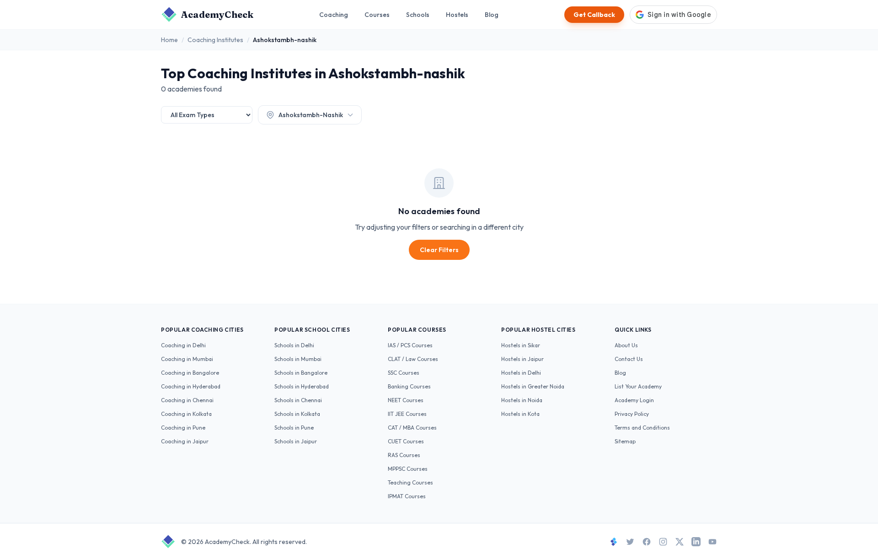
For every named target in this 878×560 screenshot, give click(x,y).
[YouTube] (712, 541)
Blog (491, 15)
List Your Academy (638, 386)
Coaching (333, 15)
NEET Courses (405, 400)
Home (169, 40)
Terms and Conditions (642, 427)
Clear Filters (439, 250)
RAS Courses (404, 455)
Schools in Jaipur (295, 441)
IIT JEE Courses (407, 413)
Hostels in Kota (520, 413)
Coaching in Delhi (183, 345)
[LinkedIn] (696, 541)
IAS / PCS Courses (410, 345)
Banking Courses (409, 386)
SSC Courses (403, 372)
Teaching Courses (410, 482)
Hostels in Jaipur (522, 358)
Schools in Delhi (294, 345)
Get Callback (594, 15)
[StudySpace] (613, 541)
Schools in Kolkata (297, 413)
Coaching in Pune (183, 427)
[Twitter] (630, 541)
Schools (417, 15)
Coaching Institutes (215, 40)
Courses (377, 15)
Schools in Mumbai (297, 358)
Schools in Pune (294, 427)
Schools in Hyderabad (301, 386)
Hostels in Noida (521, 400)
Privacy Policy (632, 413)
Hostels (457, 15)
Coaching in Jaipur (185, 441)
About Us (626, 345)
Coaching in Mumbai (187, 358)
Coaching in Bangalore (190, 372)
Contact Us (629, 358)
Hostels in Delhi (521, 372)
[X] (679, 541)
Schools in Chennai (298, 400)
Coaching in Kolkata (186, 413)
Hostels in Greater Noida (532, 386)
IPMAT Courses (407, 496)
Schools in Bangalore (300, 372)
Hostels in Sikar (520, 345)
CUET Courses (406, 441)
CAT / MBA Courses (412, 427)
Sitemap (625, 441)
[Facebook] (646, 541)
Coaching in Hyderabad (190, 386)
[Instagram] (663, 541)
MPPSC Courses (408, 468)
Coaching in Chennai (187, 400)
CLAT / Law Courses (413, 358)
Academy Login (634, 400)
